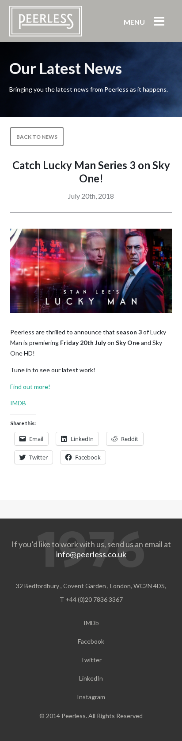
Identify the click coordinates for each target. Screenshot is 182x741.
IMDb (91, 622)
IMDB (18, 403)
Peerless (45, 21)
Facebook (91, 641)
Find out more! (30, 386)
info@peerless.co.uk (91, 554)
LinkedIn (91, 678)
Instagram (91, 696)
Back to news (36, 136)
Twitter (91, 659)
